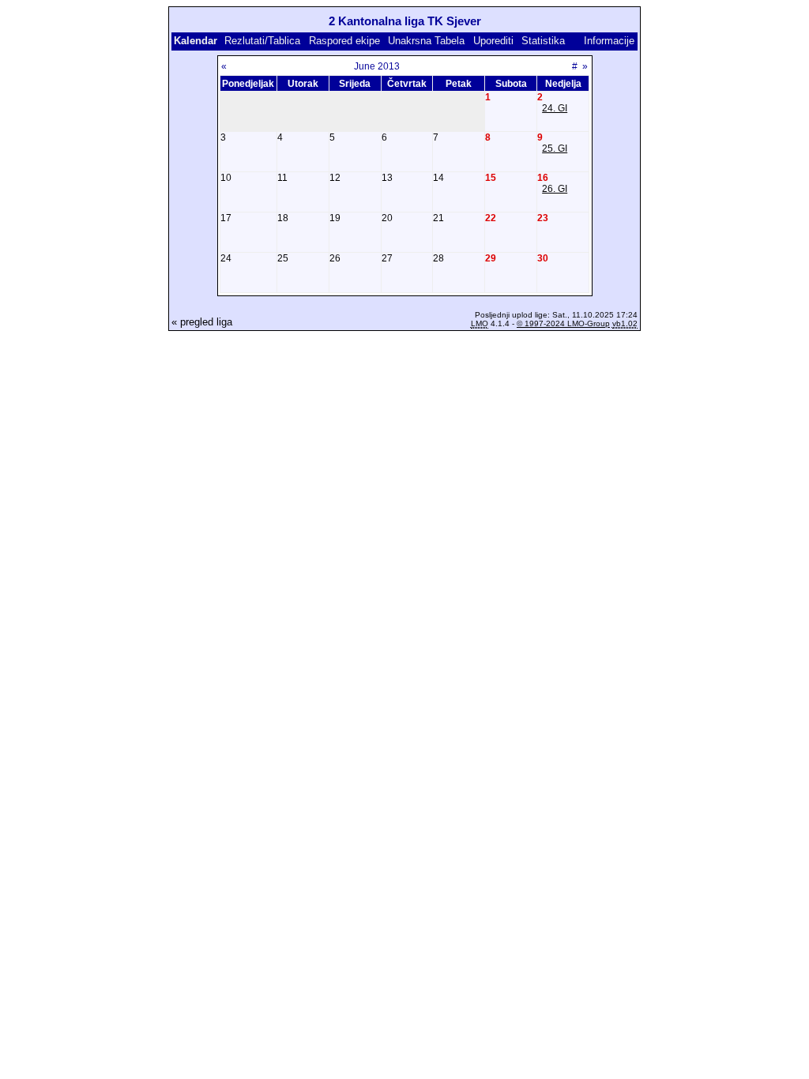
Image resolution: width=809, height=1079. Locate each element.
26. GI (554, 188)
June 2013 (377, 66)
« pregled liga (201, 322)
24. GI (554, 108)
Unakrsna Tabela (426, 41)
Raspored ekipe (344, 41)
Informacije (609, 41)
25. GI (554, 148)
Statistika (543, 41)
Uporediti (493, 41)
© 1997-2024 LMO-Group (563, 323)
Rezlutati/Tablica (262, 41)
